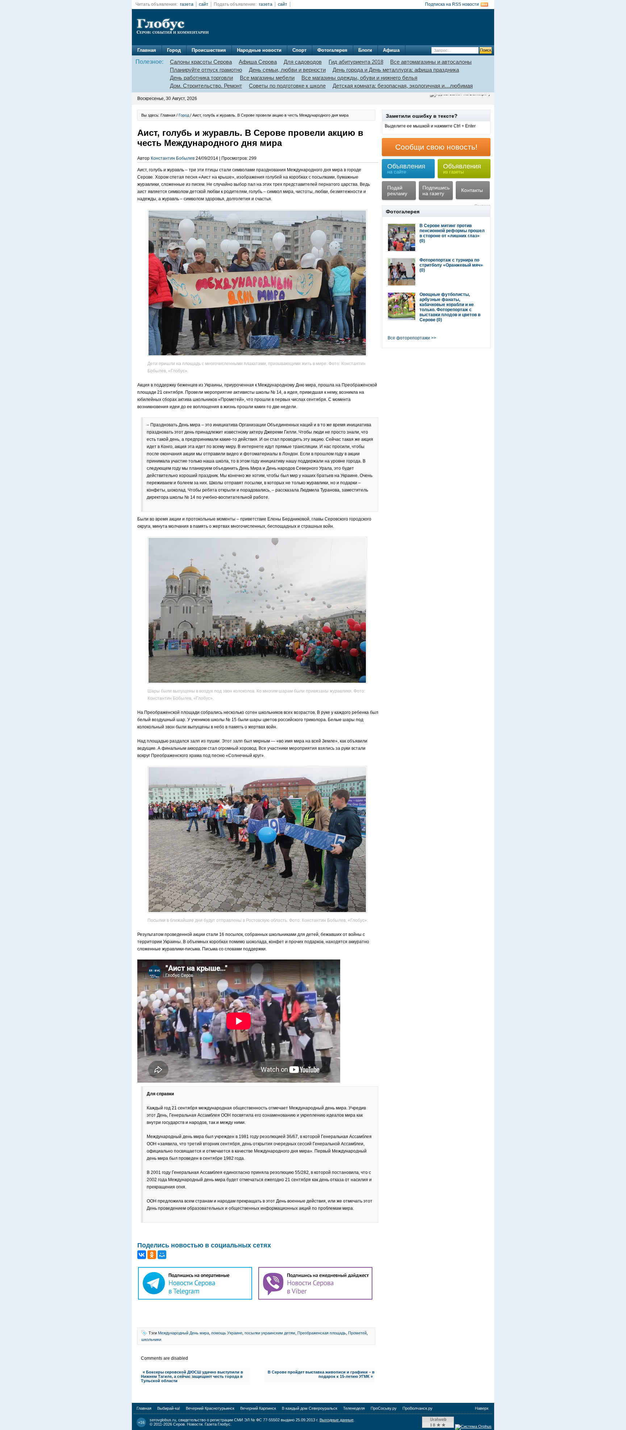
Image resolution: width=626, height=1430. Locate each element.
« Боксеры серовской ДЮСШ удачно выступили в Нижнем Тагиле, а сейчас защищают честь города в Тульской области (192, 1376)
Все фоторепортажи (409, 337)
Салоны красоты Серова (201, 62)
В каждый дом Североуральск (309, 1408)
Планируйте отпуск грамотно (206, 70)
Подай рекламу (397, 190)
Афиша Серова (258, 62)
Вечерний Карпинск (258, 1408)
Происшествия (209, 50)
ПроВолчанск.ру (417, 1408)
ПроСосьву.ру (384, 1408)
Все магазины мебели (267, 78)
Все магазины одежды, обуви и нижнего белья (359, 78)
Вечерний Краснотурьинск (210, 1408)
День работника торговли (201, 78)
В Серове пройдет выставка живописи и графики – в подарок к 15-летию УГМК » (321, 1374)
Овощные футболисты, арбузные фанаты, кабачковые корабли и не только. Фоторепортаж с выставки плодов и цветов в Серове (450, 307)
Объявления (406, 169)
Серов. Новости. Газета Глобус (201, 1424)
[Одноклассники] (151, 1254)
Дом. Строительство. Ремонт (206, 86)
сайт (203, 4)
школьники (151, 1339)
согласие (36, 1390)
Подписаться (39, 1404)
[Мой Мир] (162, 1254)
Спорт (299, 50)
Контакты (472, 190)
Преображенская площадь (321, 1333)
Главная (146, 50)
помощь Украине (226, 1333)
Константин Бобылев (173, 158)
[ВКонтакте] (141, 1254)
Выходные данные (337, 1420)
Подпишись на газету (436, 190)
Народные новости (259, 50)
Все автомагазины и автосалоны (431, 62)
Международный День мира (183, 1333)
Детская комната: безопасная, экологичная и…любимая (403, 86)
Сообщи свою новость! (436, 147)
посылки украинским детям (270, 1333)
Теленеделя (354, 1408)
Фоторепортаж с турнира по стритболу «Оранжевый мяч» (451, 263)
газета (186, 4)
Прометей (357, 1333)
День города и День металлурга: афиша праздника (396, 70)
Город (174, 50)
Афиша (391, 50)
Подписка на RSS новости (452, 4)
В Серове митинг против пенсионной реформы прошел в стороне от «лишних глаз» (452, 230)
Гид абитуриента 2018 (356, 62)
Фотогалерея (332, 50)
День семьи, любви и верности (287, 70)
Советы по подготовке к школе (287, 86)
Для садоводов (303, 62)
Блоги (365, 50)
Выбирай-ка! (168, 1408)
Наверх (482, 1408)
